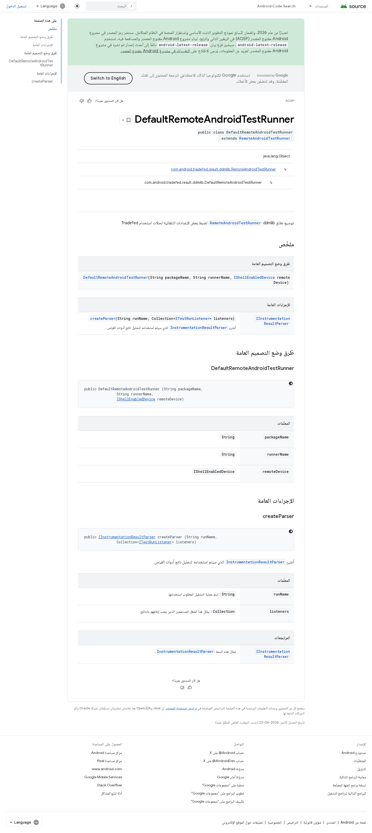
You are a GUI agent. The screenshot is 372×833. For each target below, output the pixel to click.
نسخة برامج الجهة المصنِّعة (349, 785)
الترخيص (292, 822)
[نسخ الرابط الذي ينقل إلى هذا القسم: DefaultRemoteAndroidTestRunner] (206, 369)
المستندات (321, 6)
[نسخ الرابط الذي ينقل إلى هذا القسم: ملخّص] (273, 245)
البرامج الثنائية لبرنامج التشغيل (346, 793)
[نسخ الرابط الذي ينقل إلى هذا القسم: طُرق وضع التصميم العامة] (231, 353)
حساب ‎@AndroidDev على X (223, 760)
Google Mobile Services (103, 777)
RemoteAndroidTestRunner (264, 138)
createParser (102, 318)
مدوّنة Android (233, 769)
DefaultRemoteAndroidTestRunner (115, 277)
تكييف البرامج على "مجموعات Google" (217, 801)
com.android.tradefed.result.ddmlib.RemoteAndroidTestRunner (223, 169)
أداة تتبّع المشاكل (111, 793)
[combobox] (111, 6)
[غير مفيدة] (82, 101)
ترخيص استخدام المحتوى (181, 708)
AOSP (289, 101)
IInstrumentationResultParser (273, 321)
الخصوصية (275, 822)
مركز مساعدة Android (106, 752)
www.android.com (107, 769)
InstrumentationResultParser (198, 327)
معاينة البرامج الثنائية (352, 777)
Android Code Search (276, 6)
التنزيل (361, 769)
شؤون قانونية (312, 822)
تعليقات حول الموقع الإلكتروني (242, 822)
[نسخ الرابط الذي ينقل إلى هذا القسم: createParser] (258, 517)
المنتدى (331, 822)
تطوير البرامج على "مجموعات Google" (217, 793)
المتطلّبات (360, 760)
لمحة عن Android (353, 822)
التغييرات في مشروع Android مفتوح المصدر (155, 50)
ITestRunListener (192, 318)
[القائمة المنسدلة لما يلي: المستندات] (308, 6)
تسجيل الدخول (16, 6)
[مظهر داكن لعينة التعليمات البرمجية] (291, 383)
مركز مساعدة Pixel (109, 760)
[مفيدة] (89, 101)
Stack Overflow (109, 785)
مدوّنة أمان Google (230, 777)
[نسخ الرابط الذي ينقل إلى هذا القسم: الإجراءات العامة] (253, 501)
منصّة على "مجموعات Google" (223, 785)
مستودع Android (353, 752)
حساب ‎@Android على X (227, 752)
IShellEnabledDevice (254, 277)
